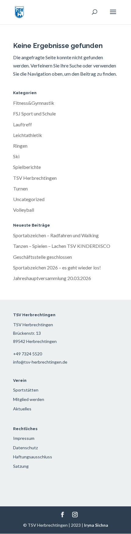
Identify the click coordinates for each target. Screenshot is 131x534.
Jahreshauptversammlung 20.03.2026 (52, 278)
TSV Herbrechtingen (35, 178)
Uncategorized (28, 199)
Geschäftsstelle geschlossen (42, 257)
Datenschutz (25, 447)
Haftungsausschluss (32, 456)
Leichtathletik (27, 135)
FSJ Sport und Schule (34, 113)
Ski (16, 156)
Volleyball (23, 210)
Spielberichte (27, 167)
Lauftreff (22, 124)
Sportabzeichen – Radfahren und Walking (56, 235)
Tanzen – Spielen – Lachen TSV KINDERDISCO (61, 246)
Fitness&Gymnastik (33, 103)
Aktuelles (22, 408)
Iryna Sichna (96, 525)
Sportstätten (25, 389)
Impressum (23, 438)
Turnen (20, 188)
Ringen (20, 146)
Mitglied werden (28, 399)
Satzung (21, 466)
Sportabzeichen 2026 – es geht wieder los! (57, 267)
